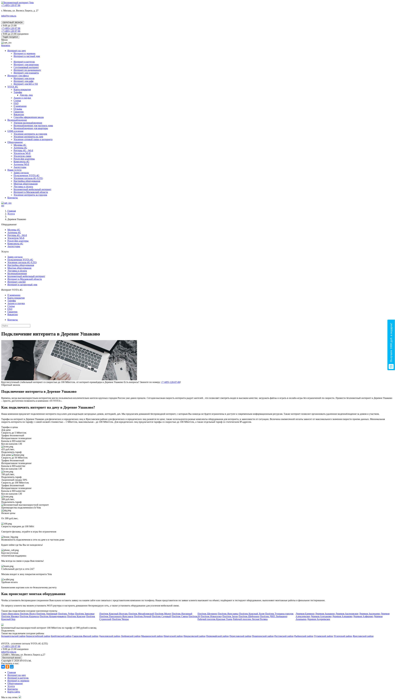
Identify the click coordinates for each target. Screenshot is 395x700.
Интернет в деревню (24, 53)
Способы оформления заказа (29, 117)
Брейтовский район (61, 636)
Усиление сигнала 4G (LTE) (28, 178)
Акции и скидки (22, 97)
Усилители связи (22, 156)
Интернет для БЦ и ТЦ (26, 84)
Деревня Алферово (363, 616)
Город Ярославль (10, 613)
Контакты (12, 197)
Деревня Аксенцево (369, 613)
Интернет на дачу (16, 50)
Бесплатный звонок (11, 658)
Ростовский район (284, 636)
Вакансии (19, 114)
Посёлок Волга (28, 613)
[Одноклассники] (7, 667)
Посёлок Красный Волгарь (113, 613)
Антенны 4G (20, 147)
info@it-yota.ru (8, 15)
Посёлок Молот (163, 613)
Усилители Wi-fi (22, 153)
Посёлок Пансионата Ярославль (116, 616)
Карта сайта (13, 691)
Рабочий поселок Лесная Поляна (250, 619)
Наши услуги (14, 170)
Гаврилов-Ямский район (85, 636)
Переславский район (240, 636)
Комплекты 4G (21, 161)
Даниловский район (109, 636)
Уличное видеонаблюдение (28, 122)
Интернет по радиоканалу (27, 70)
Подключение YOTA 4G (26, 175)
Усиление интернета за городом (30, 134)
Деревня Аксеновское (346, 613)
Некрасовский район (194, 636)
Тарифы (18, 92)
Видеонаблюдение (17, 120)
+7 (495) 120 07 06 (10, 646)
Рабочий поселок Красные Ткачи (215, 619)
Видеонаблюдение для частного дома (33, 125)
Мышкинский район (152, 636)
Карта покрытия (22, 89)
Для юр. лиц (26, 95)
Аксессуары (20, 167)
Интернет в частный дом (27, 56)
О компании (20, 106)
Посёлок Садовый (161, 616)
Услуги (11, 686)
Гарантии (19, 111)
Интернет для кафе (23, 81)
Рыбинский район (303, 636)
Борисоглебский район (38, 636)
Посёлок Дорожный (46, 613)
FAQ (16, 103)
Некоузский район (173, 636)
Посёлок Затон (230, 616)
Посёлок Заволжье (84, 613)
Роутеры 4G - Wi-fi (23, 150)
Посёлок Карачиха (29, 616)
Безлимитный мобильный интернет (32, 189)
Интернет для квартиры (26, 64)
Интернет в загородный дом (22, 284)
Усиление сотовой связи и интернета (33, 139)
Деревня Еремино (305, 613)
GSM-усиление (15, 131)
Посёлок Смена (180, 616)
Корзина (5, 45)
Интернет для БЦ (16, 281)
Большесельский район (13, 636)
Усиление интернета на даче (28, 136)
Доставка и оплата (23, 186)
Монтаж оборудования (25, 183)
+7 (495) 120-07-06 (170, 382)
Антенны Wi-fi (21, 164)
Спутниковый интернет (26, 67)
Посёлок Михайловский (141, 613)
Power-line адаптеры (24, 159)
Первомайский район (217, 636)
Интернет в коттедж (24, 61)
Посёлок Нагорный (182, 613)
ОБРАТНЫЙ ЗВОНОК (12, 22)
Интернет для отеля (24, 78)
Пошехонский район (263, 636)
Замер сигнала (21, 172)
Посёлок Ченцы (120, 619)
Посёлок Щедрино (207, 613)
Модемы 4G (20, 145)
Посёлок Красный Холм (251, 613)
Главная (11, 672)
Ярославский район (363, 636)
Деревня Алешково (342, 616)
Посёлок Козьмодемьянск (53, 616)
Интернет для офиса (18, 75)
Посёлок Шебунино (249, 616)
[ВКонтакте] (3, 667)
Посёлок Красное (76, 616)
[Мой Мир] (12, 667)
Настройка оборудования (27, 181)
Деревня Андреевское (318, 619)
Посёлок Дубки (66, 613)
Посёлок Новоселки (211, 616)
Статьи (17, 100)
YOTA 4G (12, 86)
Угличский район (343, 636)
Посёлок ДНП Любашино (273, 616)
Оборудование (15, 142)
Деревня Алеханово (321, 616)
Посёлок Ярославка (228, 613)
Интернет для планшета (26, 73)
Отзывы (18, 109)
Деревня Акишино (325, 613)
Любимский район (131, 636)
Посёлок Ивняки (10, 616)
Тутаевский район (323, 636)
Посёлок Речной (142, 616)
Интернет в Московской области (31, 192)
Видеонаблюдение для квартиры (31, 128)
